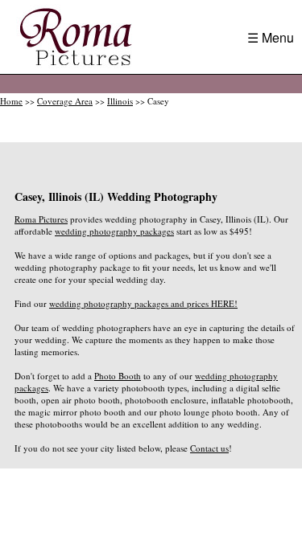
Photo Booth (117, 376)
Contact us (209, 448)
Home (11, 101)
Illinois (120, 101)
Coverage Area (65, 101)
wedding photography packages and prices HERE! (143, 303)
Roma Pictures (41, 219)
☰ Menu (270, 37)
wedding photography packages (114, 231)
